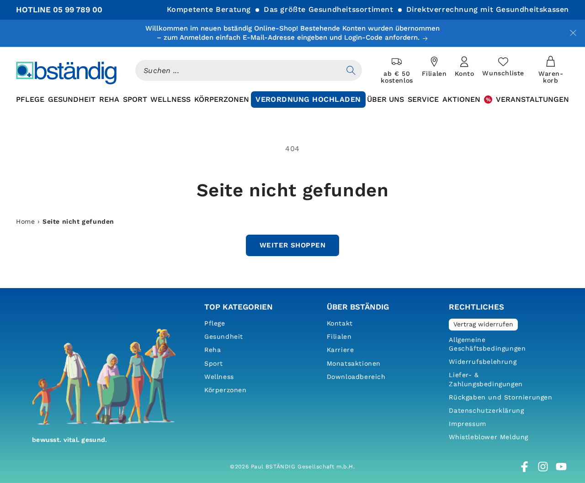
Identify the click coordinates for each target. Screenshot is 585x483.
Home (25, 221)
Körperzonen (225, 390)
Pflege (214, 323)
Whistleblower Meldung (488, 437)
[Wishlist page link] (503, 67)
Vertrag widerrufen (483, 324)
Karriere (340, 349)
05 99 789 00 (77, 9)
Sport (213, 363)
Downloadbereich (356, 376)
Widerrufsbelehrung (482, 361)
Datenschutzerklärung (486, 410)
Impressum (467, 423)
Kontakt (340, 323)
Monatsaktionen (354, 363)
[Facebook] (524, 466)
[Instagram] (542, 466)
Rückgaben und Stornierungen (500, 397)
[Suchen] (351, 70)
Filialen (339, 336)
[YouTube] (561, 466)
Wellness (219, 376)
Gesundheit (223, 336)
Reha (212, 349)
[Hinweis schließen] (573, 33)
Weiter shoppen (292, 245)
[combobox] (237, 70)
